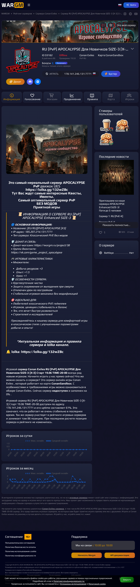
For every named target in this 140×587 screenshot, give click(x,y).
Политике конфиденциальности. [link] (69, 581)
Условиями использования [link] (73, 584)
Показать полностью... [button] (116, 225)
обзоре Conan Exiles (18, 390)
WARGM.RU (28, 565)
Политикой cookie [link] (97, 584)
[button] (28, 5)
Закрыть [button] (127, 579)
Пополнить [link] (61, 63)
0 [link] (53, 63)
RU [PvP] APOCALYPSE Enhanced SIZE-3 (51, 216)
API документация (119, 555)
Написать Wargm (86, 555)
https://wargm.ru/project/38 (52, 245)
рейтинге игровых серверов (68, 415)
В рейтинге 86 (48, 58)
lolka (51, 345)
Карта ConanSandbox (110, 55)
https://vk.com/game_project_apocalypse (36, 252)
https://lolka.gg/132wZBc (47, 190)
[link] (53, 508)
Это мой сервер (126, 25)
